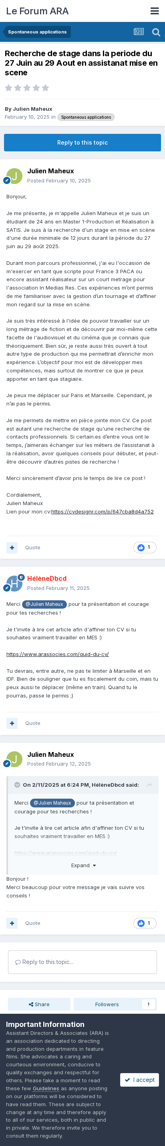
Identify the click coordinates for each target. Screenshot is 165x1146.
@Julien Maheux (44, 604)
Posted (59, 180)
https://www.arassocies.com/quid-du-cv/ (57, 654)
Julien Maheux (32, 109)
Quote (32, 547)
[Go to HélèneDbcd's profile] (14, 584)
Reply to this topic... (47, 961)
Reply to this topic (82, 142)
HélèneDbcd (108, 785)
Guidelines (46, 1088)
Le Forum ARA (37, 11)
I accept (142, 1079)
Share (41, 1004)
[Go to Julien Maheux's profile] (14, 176)
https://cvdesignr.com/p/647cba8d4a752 (102, 511)
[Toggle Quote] (18, 785)
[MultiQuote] (12, 547)
